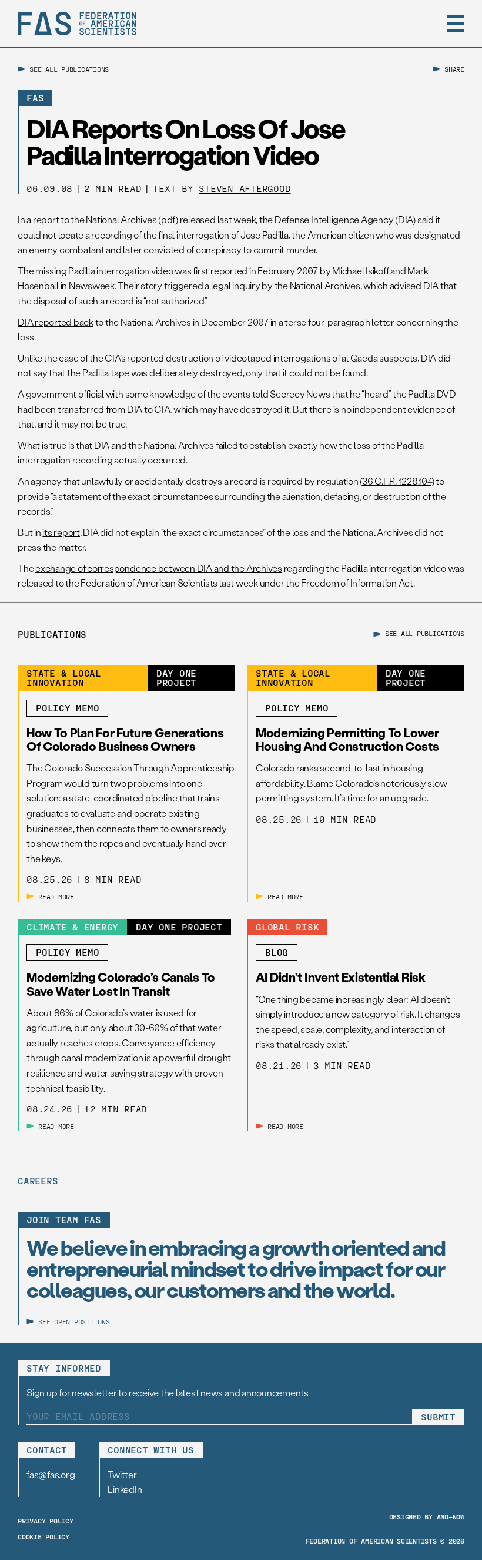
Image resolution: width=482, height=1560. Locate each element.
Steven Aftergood (244, 188)
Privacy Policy (45, 1520)
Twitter (122, 1474)
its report (61, 532)
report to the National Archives (95, 219)
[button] (455, 23)
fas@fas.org (50, 1474)
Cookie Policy (43, 1536)
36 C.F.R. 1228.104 (396, 481)
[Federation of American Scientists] (77, 23)
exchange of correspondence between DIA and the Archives (158, 568)
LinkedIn (125, 1489)
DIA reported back (55, 322)
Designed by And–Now (426, 1516)
